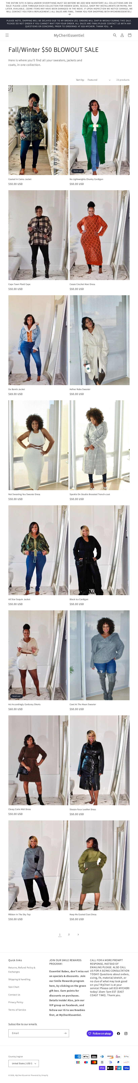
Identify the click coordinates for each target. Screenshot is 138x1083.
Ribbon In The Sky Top (19, 914)
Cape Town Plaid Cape (19, 284)
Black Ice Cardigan (79, 599)
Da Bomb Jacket (16, 389)
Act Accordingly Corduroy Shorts (24, 704)
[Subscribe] (65, 1033)
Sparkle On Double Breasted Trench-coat (90, 494)
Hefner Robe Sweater (80, 389)
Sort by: (80, 79)
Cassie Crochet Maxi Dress (82, 284)
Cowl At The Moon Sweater (83, 704)
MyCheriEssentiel (22, 1075)
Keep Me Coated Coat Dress (83, 914)
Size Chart (13, 986)
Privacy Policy (15, 1002)
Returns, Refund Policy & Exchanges (21, 969)
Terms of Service (17, 1009)
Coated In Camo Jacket (19, 179)
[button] (7, 35)
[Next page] (78, 934)
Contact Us (14, 994)
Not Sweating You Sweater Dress (24, 494)
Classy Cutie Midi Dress (19, 809)
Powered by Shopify (39, 1075)
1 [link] (60, 934)
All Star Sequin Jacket (19, 599)
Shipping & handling (19, 979)
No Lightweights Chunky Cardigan (86, 179)
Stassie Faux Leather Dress (83, 809)
